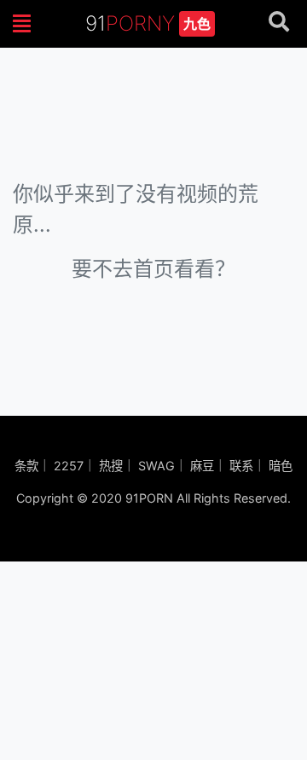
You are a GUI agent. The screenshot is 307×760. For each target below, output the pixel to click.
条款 (26, 465)
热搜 (111, 465)
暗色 (281, 465)
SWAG (156, 465)
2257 (69, 465)
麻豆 (202, 465)
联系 (241, 465)
